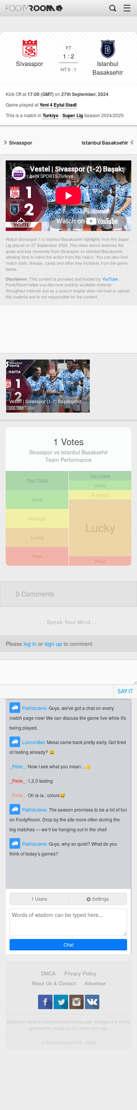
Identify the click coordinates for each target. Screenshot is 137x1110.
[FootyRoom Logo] (34, 8)
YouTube (110, 279)
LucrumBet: (34, 742)
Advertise (94, 983)
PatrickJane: (35, 708)
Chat (68, 944)
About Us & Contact (54, 983)
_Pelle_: (19, 766)
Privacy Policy (80, 973)
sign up (53, 643)
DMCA (48, 973)
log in (30, 643)
